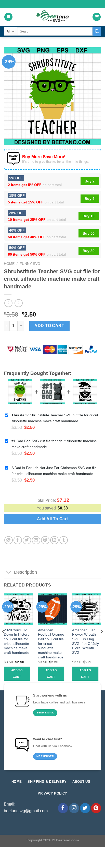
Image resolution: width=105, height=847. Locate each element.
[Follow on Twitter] (85, 808)
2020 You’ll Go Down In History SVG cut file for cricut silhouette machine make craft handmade (16, 641)
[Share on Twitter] (27, 540)
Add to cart (49, 325)
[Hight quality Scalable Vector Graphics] (52, 17)
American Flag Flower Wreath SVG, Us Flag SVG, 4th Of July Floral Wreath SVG (85, 641)
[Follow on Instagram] (74, 808)
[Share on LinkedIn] (54, 540)
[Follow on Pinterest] (96, 808)
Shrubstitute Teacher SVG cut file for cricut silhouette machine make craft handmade (54, 418)
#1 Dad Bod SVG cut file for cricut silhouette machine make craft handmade (54, 444)
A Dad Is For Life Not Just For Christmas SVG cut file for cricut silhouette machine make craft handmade (54, 471)
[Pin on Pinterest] (45, 540)
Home (9, 264)
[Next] (101, 641)
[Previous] (3, 641)
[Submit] (97, 31)
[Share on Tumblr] (63, 540)
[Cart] (97, 17)
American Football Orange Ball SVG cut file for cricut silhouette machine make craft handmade (51, 643)
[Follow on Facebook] (63, 808)
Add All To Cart (52, 519)
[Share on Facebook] (18, 540)
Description (25, 572)
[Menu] (8, 17)
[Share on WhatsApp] (8, 540)
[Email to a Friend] (36, 540)
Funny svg (30, 264)
